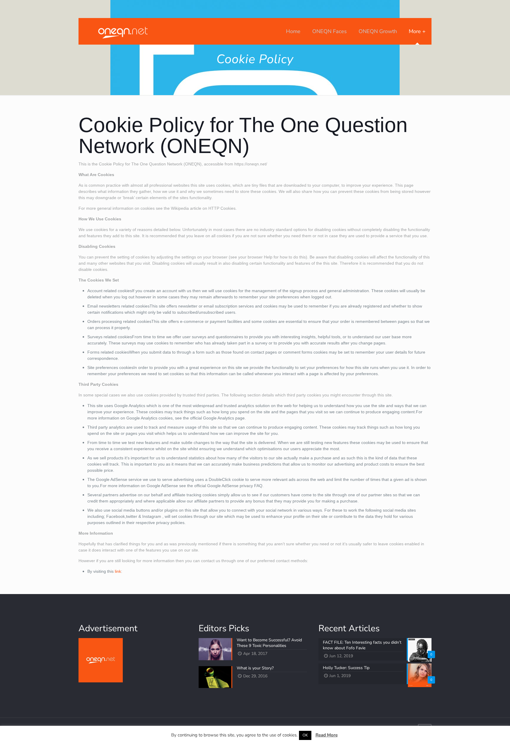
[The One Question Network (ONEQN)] (121, 31)
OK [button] (305, 735)
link (118, 571)
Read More (327, 735)
